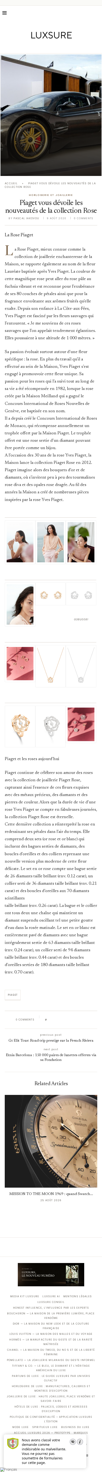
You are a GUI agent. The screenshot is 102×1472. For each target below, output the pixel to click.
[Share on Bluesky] (82, 1020)
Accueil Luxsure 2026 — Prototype (42, 1433)
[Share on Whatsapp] (73, 1020)
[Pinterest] (54, 46)
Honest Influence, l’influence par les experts (51, 1308)
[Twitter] (41, 46)
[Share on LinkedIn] (68, 1020)
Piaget (13, 995)
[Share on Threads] (78, 1020)
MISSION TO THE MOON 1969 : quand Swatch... (51, 1194)
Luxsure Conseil (51, 1302)
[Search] (97, 13)
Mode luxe (20, 1427)
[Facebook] (34, 46)
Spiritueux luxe (45, 1427)
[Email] (67, 46)
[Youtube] (61, 46)
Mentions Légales (77, 1296)
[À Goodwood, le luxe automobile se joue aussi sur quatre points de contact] (51, 115)
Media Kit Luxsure (24, 1296)
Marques (81, 1433)
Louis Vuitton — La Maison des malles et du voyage (51, 1334)
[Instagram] (47, 46)
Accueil (11, 183)
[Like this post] (49, 1020)
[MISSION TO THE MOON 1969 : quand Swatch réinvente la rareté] (51, 1141)
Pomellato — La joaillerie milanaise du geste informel (51, 1360)
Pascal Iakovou (26, 218)
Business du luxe (75, 1427)
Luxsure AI (51, 1296)
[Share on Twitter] (59, 1020)
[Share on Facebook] (55, 1020)
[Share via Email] (87, 1020)
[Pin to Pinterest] (64, 1020)
